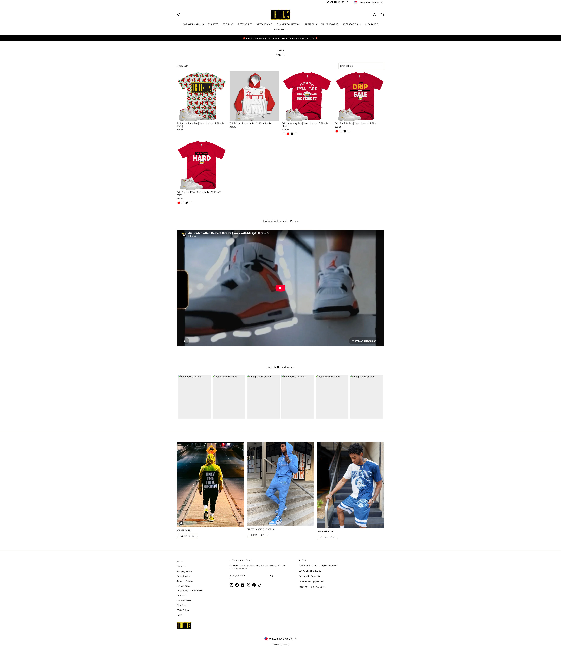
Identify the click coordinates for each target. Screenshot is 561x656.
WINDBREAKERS (329, 24)
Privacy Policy (183, 586)
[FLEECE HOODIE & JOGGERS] (280, 484)
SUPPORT (279, 29)
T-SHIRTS (213, 24)
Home (280, 50)
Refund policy (183, 576)
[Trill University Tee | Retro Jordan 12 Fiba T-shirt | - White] (284, 133)
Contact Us (182, 595)
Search (180, 562)
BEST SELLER (245, 24)
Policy (179, 615)
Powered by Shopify (280, 645)
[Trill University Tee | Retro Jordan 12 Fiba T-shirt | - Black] (292, 133)
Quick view (201, 117)
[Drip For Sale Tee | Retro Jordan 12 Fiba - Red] (336, 131)
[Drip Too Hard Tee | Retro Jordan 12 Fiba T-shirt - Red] (178, 202)
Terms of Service (185, 581)
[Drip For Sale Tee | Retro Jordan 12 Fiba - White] (340, 131)
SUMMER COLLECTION (289, 24)
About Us (181, 566)
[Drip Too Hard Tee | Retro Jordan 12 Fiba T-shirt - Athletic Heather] (190, 202)
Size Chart (182, 605)
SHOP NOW (187, 536)
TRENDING (228, 24)
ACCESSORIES (351, 24)
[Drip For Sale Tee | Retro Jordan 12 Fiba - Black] (344, 131)
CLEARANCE (371, 24)
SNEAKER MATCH (192, 24)
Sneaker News (184, 600)
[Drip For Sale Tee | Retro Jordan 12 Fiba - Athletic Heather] (348, 131)
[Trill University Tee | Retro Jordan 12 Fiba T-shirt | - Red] (288, 133)
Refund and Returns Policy (190, 591)
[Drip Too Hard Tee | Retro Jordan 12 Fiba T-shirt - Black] (186, 202)
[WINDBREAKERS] (210, 484)
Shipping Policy (184, 571)
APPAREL (310, 24)
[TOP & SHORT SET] (350, 485)
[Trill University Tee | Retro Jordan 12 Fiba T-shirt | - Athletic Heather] (296, 133)
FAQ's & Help (183, 610)
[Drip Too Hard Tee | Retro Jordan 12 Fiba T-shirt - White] (182, 202)
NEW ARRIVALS (264, 24)
